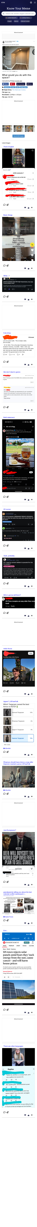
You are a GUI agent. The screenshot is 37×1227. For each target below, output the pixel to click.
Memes (16, 21)
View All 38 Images (18, 136)
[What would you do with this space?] (18, 56)
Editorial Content (25, 21)
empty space (23, 87)
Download (21, 84)
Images (9, 21)
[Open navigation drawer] (35, 2)
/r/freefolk (8, 748)
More (30, 84)
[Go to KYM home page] (3, 2)
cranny (13, 87)
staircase (6, 87)
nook (17, 87)
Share (6, 84)
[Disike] (25, 208)
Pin (13, 84)
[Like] (28, 208)
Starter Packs (9, 917)
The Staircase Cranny (19, 90)
